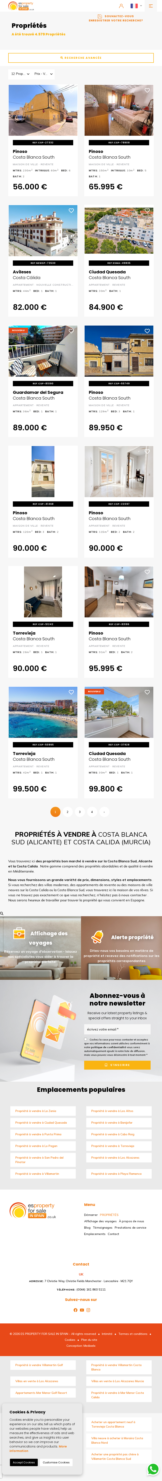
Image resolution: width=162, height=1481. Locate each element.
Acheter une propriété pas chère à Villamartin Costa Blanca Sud (115, 1456)
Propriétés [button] (109, 1215)
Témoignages (102, 1227)
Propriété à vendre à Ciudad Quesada (41, 1122)
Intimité (107, 1334)
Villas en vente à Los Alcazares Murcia (117, 1381)
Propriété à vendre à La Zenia (35, 1111)
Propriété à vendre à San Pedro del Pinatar (39, 1160)
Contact (113, 1234)
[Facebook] (74, 1310)
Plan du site (89, 1340)
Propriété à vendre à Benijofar (111, 1122)
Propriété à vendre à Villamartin (37, 1174)
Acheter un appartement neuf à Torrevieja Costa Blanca (113, 1424)
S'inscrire (119, 1065)
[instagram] (87, 1310)
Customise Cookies (56, 1462)
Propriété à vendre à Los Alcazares (115, 1157)
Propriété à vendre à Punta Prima (38, 1134)
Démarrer (91, 1215)
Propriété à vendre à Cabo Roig (112, 1134)
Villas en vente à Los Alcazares (36, 1381)
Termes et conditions (132, 1334)
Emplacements (94, 1234)
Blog (87, 1227)
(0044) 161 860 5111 (81, 1289)
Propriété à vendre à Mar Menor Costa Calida (117, 1395)
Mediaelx (90, 1346)
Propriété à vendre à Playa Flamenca (116, 1174)
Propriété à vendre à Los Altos (112, 1111)
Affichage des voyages (100, 1221)
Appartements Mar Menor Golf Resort (41, 1393)
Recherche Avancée (82, 58)
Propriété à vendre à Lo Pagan (36, 1146)
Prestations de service (130, 1227)
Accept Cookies (24, 1462)
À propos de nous (131, 1221)
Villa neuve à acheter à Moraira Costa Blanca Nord (117, 1440)
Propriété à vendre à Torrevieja (112, 1146)
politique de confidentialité (109, 1047)
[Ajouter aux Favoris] (71, 90)
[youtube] (81, 1310)
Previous (15, 110)
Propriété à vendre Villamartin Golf (39, 1365)
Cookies (70, 1340)
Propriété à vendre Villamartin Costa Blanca (116, 1367)
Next (71, 110)
